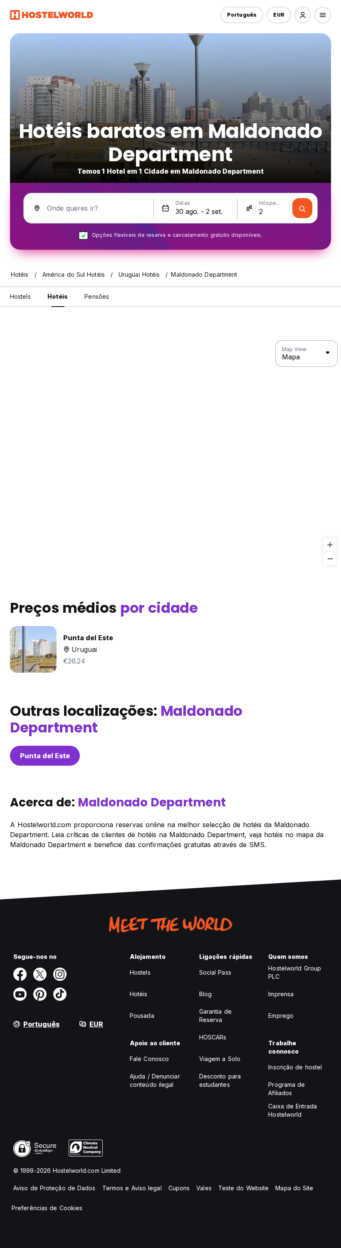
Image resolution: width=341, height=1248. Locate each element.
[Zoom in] (330, 545)
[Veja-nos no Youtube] (20, 994)
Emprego (281, 1015)
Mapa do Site (294, 1187)
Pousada (142, 1015)
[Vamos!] (302, 208)
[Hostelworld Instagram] (60, 974)
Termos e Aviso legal (132, 1187)
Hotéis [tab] (57, 296)
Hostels (140, 972)
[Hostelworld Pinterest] (40, 994)
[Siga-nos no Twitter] (40, 974)
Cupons (179, 1187)
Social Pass (215, 972)
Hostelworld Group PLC (294, 972)
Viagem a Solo (219, 1058)
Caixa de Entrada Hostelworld (292, 1110)
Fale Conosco (149, 1058)
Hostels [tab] (20, 296)
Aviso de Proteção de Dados (54, 1187)
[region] (170, 453)
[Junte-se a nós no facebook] (20, 974)
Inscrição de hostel (295, 1067)
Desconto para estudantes (220, 1080)
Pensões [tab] (96, 296)
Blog (205, 993)
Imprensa (281, 993)
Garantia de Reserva (215, 1015)
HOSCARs (213, 1037)
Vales (204, 1187)
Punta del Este (45, 756)
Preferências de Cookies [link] (47, 1207)
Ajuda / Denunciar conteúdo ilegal (155, 1080)
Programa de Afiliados (286, 1088)
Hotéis (139, 993)
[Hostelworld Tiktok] (60, 994)
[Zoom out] (330, 558)
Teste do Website (243, 1187)
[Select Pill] (302, 15)
